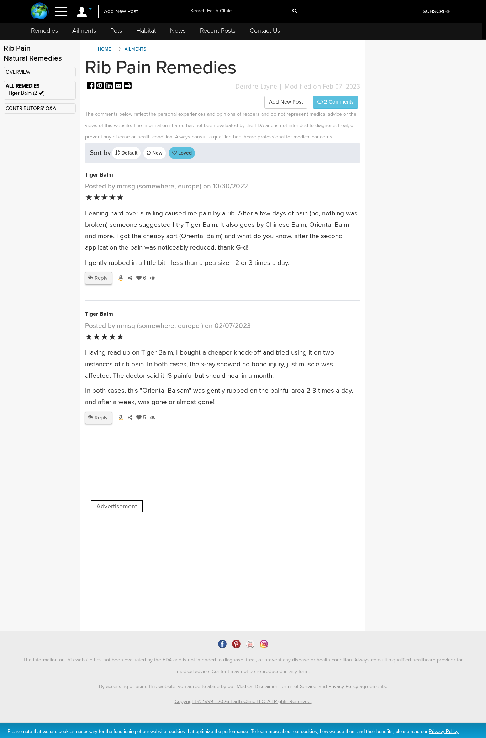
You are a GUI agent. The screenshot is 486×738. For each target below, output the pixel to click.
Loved (184, 153)
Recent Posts (218, 31)
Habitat (146, 31)
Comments (338, 102)
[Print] (128, 86)
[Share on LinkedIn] (110, 86)
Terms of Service (298, 687)
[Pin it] (100, 86)
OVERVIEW (18, 72)
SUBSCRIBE (437, 11)
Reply (100, 278)
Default (128, 153)
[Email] (119, 86)
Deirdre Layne (256, 86)
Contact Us (265, 31)
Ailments (84, 31)
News (178, 31)
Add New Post (121, 11)
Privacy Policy (343, 687)
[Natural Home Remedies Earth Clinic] (39, 11)
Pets (116, 31)
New (157, 153)
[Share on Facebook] (91, 86)
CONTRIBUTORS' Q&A (31, 108)
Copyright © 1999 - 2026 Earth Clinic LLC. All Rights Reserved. (243, 701)
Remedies (44, 31)
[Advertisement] (220, 566)
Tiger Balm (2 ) (26, 93)
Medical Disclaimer (257, 687)
